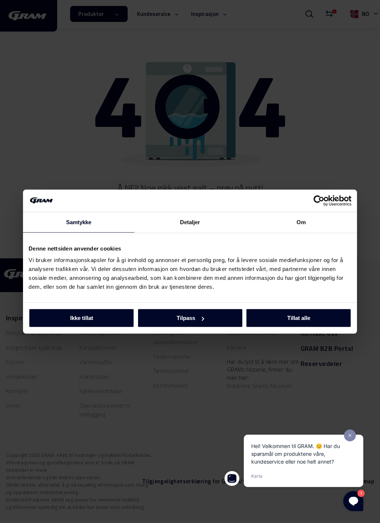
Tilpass (186, 318)
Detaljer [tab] (190, 222)
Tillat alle (298, 318)
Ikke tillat (81, 318)
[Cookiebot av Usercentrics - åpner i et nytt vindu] (318, 200)
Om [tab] (301, 222)
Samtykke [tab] (79, 222)
